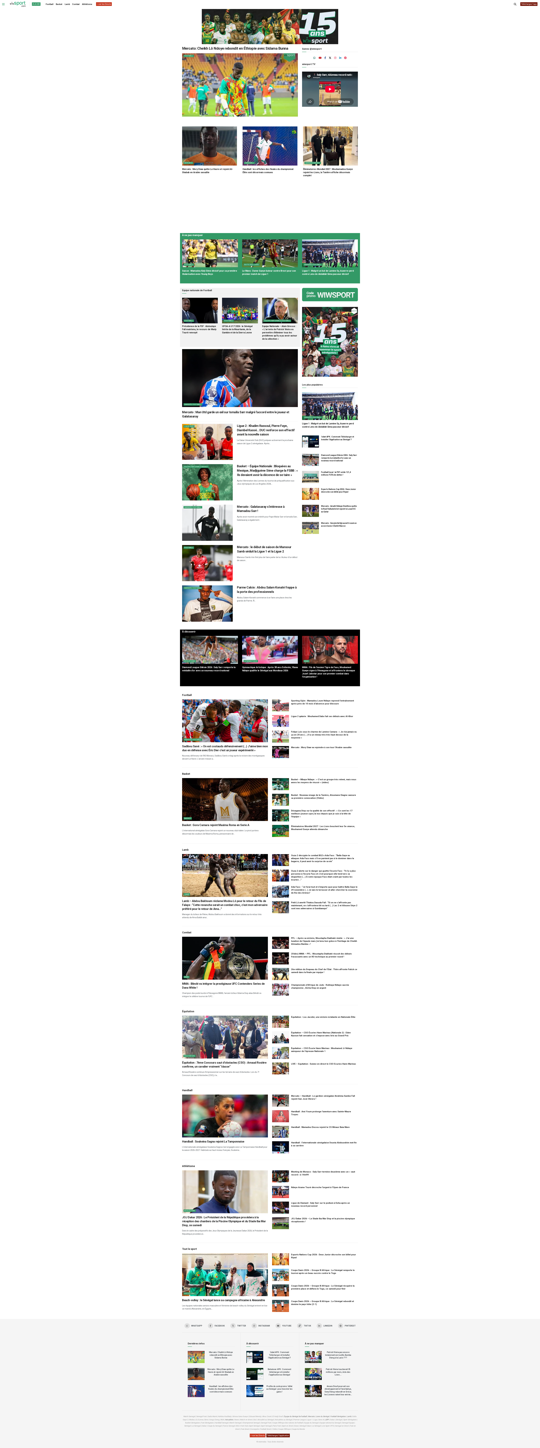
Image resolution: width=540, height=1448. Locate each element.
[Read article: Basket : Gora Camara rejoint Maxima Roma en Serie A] (225, 799)
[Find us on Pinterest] (345, 58)
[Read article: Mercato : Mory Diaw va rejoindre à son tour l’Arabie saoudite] (280, 752)
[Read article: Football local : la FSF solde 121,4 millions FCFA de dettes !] (310, 477)
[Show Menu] (3, 4)
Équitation (189, 1056)
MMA (306, 661)
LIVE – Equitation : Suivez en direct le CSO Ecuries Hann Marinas (323, 1064)
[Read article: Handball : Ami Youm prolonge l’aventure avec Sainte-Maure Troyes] (280, 1116)
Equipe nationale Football (277, 321)
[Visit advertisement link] (270, 26)
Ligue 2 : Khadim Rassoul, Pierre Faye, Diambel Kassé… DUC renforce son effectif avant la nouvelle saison (266, 430)
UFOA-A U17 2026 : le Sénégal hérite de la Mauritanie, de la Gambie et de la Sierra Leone (237, 329)
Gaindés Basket (312, 163)
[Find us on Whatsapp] (314, 58)
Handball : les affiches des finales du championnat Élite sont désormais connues (220, 1389)
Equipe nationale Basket (196, 467)
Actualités (229, 1420)
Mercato (188, 163)
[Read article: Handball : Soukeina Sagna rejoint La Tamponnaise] (225, 1116)
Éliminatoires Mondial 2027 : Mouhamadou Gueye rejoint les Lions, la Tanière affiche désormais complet (328, 172)
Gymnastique (250, 661)
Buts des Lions (251, 265)
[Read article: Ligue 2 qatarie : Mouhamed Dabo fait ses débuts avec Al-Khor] (280, 721)
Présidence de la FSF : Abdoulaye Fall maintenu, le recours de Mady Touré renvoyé (199, 329)
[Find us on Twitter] (330, 58)
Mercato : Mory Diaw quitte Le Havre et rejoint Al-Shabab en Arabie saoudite (220, 1372)
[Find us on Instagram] (335, 58)
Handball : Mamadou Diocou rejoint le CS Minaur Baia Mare (320, 1127)
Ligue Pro (189, 426)
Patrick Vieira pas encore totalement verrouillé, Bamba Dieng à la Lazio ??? (338, 1355)
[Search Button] (515, 4)
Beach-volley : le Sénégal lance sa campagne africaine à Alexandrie (223, 1300)
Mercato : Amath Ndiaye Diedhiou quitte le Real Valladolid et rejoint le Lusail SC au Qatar (339, 509)
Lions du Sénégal (322, 1416)
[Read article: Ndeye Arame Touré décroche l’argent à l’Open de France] (280, 1192)
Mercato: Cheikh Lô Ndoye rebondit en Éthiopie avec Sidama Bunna (235, 48)
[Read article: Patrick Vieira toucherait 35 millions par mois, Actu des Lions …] (313, 1374)
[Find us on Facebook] (325, 58)
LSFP (327, 1420)
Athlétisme (87, 4)
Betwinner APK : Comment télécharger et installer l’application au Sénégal (279, 1372)
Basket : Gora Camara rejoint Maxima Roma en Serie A (215, 825)
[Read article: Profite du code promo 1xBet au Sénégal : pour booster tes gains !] (254, 1391)
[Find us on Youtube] (320, 58)
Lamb (67, 4)
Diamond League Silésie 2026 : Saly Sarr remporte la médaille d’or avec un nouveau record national (339, 458)
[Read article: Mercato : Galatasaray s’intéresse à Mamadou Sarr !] (207, 523)
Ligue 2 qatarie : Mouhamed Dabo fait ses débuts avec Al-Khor (322, 716)
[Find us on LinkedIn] (340, 58)
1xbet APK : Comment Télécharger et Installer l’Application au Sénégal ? (279, 1355)
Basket (59, 4)
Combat (76, 4)
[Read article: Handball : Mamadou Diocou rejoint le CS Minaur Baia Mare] (280, 1132)
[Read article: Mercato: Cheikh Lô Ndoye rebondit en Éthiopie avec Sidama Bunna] (240, 85)
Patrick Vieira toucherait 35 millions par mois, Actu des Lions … (338, 1372)
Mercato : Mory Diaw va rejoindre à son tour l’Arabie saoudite (321, 747)
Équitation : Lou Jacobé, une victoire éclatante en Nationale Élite (323, 1017)
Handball (249, 163)
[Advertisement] (270, 204)
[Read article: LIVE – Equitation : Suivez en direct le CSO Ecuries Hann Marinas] (280, 1068)
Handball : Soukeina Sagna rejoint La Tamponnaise (213, 1141)
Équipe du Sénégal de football (295, 1416)
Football (49, 4)
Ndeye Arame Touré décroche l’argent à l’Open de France (320, 1187)
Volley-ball (190, 1293)
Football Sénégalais (338, 1416)
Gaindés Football (312, 265)
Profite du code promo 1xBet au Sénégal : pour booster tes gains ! (279, 1389)
